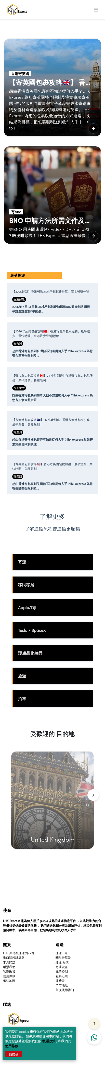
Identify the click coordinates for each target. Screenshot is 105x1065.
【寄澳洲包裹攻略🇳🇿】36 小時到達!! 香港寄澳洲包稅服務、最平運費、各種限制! (52, 422)
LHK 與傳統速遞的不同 (18, 953)
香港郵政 (19, 299)
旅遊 (22, 676)
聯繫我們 (9, 966)
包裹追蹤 (62, 976)
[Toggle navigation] (96, 10)
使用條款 (11, 1045)
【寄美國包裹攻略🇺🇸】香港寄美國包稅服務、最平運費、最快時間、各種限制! (52, 466)
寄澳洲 (18, 432)
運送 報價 (62, 962)
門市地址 (62, 985)
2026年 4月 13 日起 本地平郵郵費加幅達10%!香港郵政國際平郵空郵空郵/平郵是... (51, 308)
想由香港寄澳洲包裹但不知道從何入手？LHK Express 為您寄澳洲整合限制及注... (52, 441)
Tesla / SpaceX (32, 630)
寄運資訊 (62, 966)
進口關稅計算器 (13, 957)
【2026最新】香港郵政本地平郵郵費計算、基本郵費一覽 (50, 291)
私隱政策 (49, 1040)
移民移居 (26, 585)
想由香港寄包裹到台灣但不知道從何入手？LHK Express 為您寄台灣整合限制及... (52, 353)
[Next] (93, 795)
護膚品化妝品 (30, 653)
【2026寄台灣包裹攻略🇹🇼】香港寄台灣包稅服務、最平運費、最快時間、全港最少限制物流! (51, 333)
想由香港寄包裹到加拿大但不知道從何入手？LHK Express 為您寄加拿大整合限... (52, 397)
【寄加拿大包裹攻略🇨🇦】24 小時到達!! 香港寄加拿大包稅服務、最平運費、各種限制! (52, 377)
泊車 (22, 698)
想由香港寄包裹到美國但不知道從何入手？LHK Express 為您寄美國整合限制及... (52, 486)
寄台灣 (18, 343)
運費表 (60, 980)
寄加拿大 (19, 387)
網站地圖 (9, 980)
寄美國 (18, 476)
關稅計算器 (63, 957)
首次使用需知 (65, 989)
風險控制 (62, 971)
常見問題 (9, 962)
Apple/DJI (27, 607)
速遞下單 (62, 953)
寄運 (22, 562)
